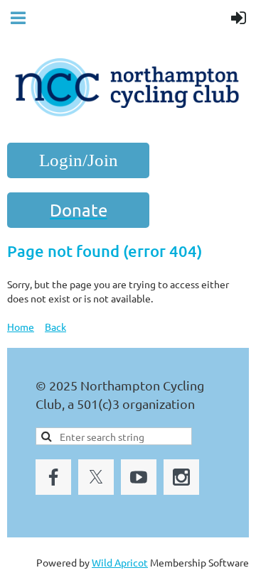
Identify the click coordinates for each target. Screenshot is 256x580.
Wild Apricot (120, 562)
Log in (78, 160)
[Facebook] (53, 477)
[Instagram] (181, 477)
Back (55, 326)
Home (20, 326)
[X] (96, 477)
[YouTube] (138, 477)
